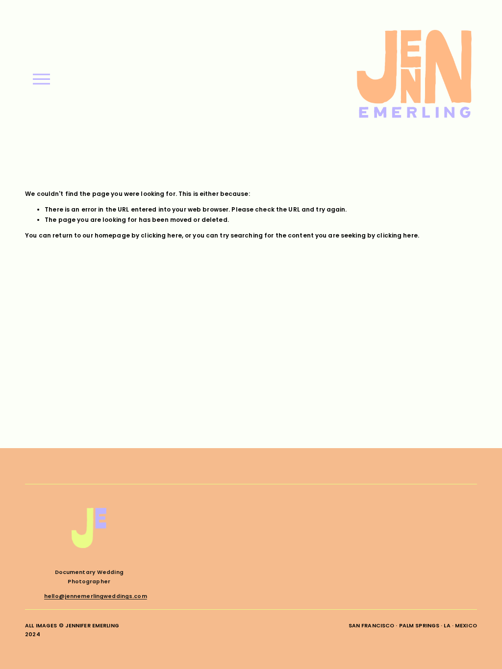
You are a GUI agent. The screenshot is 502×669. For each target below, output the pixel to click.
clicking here (161, 235)
